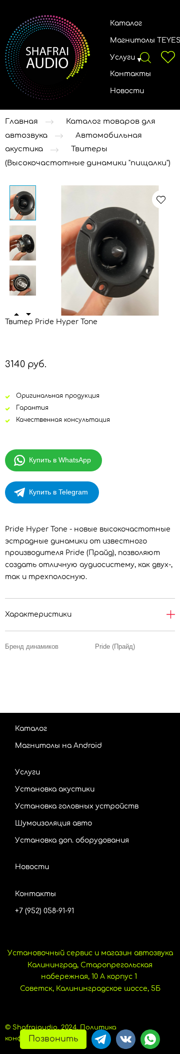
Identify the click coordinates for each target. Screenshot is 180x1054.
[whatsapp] (150, 1039)
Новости (127, 91)
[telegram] (101, 1039)
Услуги (122, 57)
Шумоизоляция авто (53, 823)
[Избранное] (168, 57)
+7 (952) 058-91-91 (44, 911)
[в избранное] (161, 199)
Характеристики (38, 614)
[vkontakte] (126, 1039)
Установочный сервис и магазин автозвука (90, 953)
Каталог (126, 23)
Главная (21, 121)
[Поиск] (145, 57)
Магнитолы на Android (58, 745)
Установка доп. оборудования (72, 840)
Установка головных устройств (76, 806)
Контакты (130, 74)
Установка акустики (54, 789)
